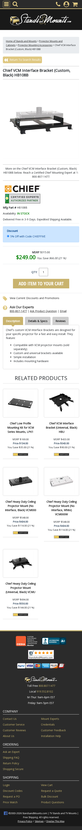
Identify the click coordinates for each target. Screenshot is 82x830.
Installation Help (51, 736)
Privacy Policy (25, 821)
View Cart (47, 785)
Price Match (10, 802)
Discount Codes (13, 791)
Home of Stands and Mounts (21, 41)
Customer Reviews (14, 730)
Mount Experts (50, 719)
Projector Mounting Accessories (35, 45)
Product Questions (52, 802)
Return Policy (11, 763)
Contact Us (10, 719)
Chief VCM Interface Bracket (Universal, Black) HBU (61, 427)
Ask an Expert (11, 752)
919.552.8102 (45, 691)
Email (63, 311)
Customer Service (14, 724)
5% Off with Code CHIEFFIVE (27, 236)
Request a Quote (51, 791)
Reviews (60, 321)
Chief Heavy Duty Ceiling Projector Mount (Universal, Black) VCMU (21, 588)
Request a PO (11, 796)
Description (13, 321)
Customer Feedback (53, 730)
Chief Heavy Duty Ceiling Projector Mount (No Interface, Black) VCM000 (20, 506)
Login (6, 785)
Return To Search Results (25, 59)
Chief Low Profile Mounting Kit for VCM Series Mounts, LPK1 (20, 427)
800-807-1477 (18, 311)
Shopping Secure (13, 769)
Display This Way (55, 821)
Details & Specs (37, 321)
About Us (8, 736)
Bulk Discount (49, 796)
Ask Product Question (43, 311)
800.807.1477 (47, 686)
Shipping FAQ (11, 757)
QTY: (34, 272)
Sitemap (39, 821)
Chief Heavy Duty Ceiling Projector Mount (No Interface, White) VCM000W (62, 508)
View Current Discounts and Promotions (34, 298)
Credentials (48, 724)
